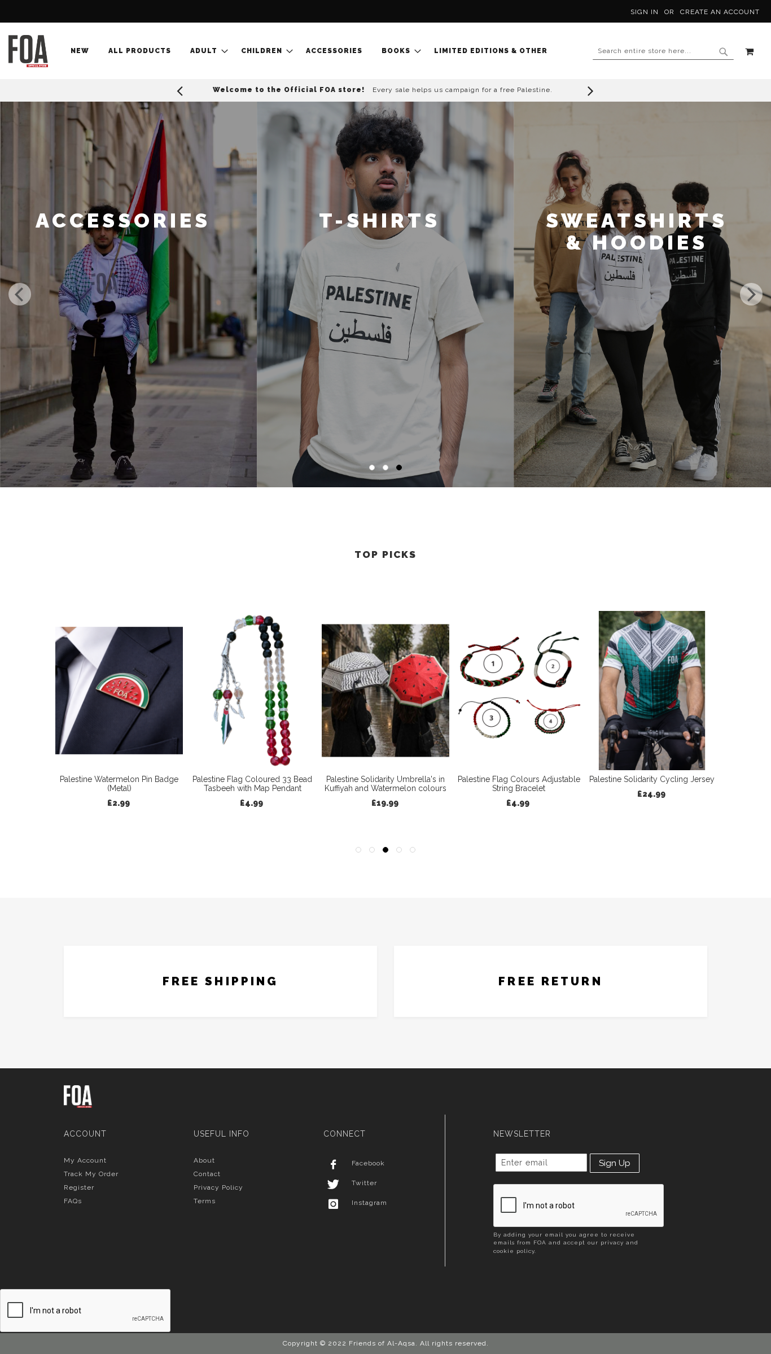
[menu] (312, 51)
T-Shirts (122, 220)
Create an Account (720, 12)
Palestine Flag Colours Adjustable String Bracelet (386, 784)
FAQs (73, 1201)
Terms (205, 1201)
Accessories (636, 220)
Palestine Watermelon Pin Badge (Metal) (652, 784)
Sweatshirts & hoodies (380, 231)
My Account (85, 1160)
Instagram (369, 1203)
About (204, 1160)
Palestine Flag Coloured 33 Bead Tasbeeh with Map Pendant (119, 784)
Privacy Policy (218, 1187)
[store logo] (28, 51)
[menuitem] (83, 51)
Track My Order (91, 1174)
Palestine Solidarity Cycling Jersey (518, 779)
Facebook (368, 1163)
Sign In (644, 12)
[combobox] (663, 51)
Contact (207, 1174)
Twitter (364, 1183)
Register (79, 1187)
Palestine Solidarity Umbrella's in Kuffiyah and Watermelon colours (252, 784)
